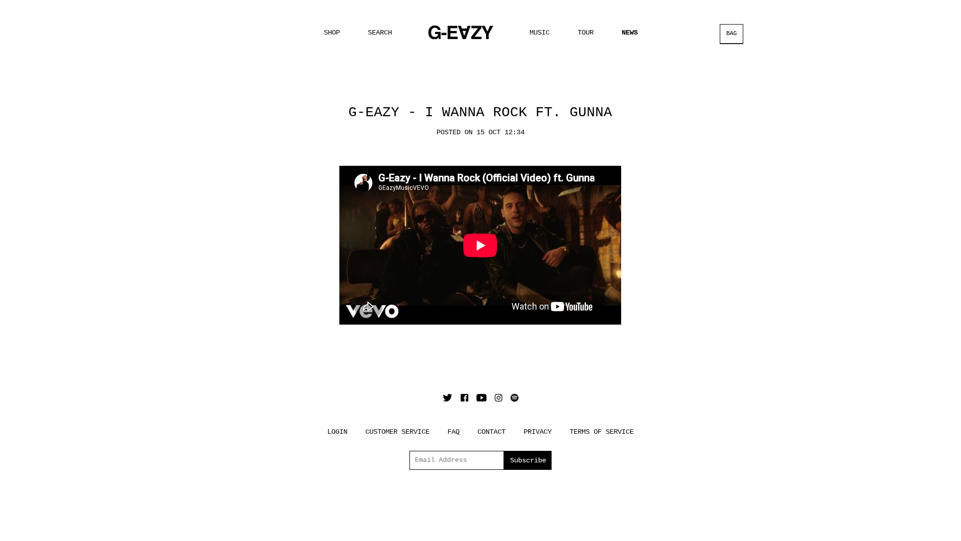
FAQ (453, 432)
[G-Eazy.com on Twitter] (447, 398)
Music (540, 33)
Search (380, 33)
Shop (332, 33)
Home (461, 32)
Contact (491, 432)
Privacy (538, 432)
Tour (586, 33)
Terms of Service (602, 432)
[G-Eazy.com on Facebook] (464, 398)
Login (337, 432)
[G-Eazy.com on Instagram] (499, 398)
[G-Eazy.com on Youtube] (481, 398)
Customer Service (397, 432)
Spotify (515, 398)
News (630, 33)
